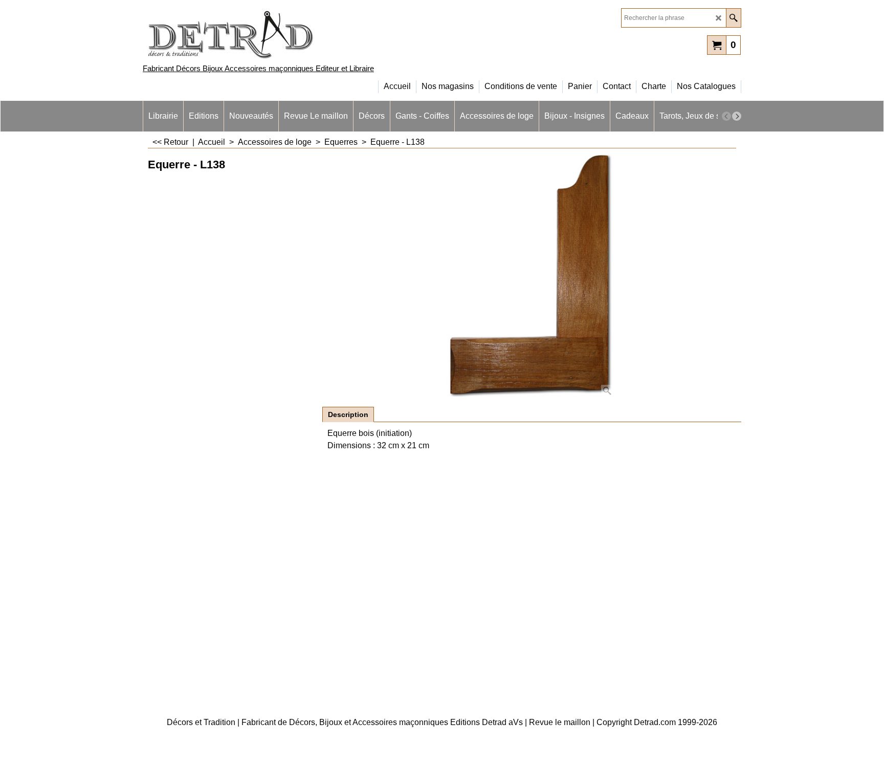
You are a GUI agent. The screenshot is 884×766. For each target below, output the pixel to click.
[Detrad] (232, 33)
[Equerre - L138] (532, 277)
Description (348, 414)
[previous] (726, 116)
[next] (736, 116)
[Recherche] (733, 18)
